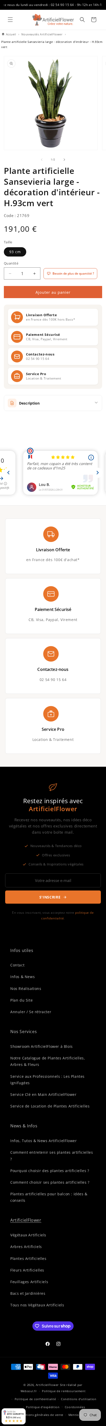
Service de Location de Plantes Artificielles (50, 1106)
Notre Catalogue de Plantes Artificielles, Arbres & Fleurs (47, 1061)
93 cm (15, 251)
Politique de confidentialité (35, 1399)
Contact (17, 965)
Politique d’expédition (42, 1407)
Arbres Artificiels (26, 1246)
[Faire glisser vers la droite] (64, 159)
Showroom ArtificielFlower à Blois (41, 1046)
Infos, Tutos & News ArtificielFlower (43, 1140)
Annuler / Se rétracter (30, 1011)
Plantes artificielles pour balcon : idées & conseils (48, 1197)
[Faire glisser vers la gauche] (41, 159)
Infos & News (22, 976)
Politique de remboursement (63, 1391)
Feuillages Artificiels (29, 1281)
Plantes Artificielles (28, 1258)
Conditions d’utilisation (78, 1399)
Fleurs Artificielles (27, 1270)
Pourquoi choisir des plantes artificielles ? (49, 1170)
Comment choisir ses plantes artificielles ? (50, 1182)
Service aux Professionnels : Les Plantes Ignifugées (47, 1079)
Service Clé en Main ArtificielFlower (43, 1094)
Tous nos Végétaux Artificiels (37, 1305)
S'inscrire (50, 897)
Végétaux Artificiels (28, 1235)
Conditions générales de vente (40, 1415)
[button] (10, 19)
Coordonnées (75, 1407)
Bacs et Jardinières (27, 1293)
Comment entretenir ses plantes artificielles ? (51, 1155)
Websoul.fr (29, 1391)
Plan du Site (21, 1000)
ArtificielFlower (25, 1220)
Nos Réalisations (25, 988)
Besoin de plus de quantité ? (73, 273)
